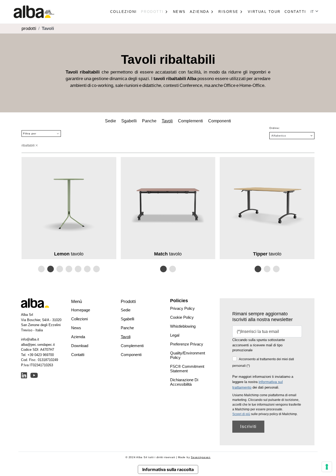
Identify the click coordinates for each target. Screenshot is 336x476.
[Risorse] (241, 11)
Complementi (190, 121)
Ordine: (274, 128)
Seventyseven (201, 457)
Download (79, 345)
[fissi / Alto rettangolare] (59, 269)
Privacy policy (182, 308)
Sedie (110, 121)
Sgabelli (129, 121)
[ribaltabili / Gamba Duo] (267, 269)
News (179, 12)
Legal (174, 335)
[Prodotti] (166, 11)
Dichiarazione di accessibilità (184, 382)
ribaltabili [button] (28, 145)
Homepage (80, 310)
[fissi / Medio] (69, 269)
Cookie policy (182, 317)
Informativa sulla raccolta (168, 469)
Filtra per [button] (29, 133)
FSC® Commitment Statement (187, 368)
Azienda (78, 336)
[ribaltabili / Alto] (50, 269)
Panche (149, 121)
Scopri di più (241, 414)
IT (313, 12)
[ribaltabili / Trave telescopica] (172, 269)
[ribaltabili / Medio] (78, 269)
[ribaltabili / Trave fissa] (163, 269)
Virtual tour (264, 12)
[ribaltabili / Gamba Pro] (276, 269)
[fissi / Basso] (96, 269)
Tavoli (167, 121)
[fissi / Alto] (41, 269)
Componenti (219, 121)
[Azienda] (211, 11)
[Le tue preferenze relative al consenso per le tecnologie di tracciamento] (327, 467)
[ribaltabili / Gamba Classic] (258, 269)
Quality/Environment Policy (187, 355)
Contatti (295, 12)
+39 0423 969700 (41, 355)
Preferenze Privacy (186, 344)
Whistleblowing (183, 326)
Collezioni (123, 12)
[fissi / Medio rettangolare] (87, 269)
